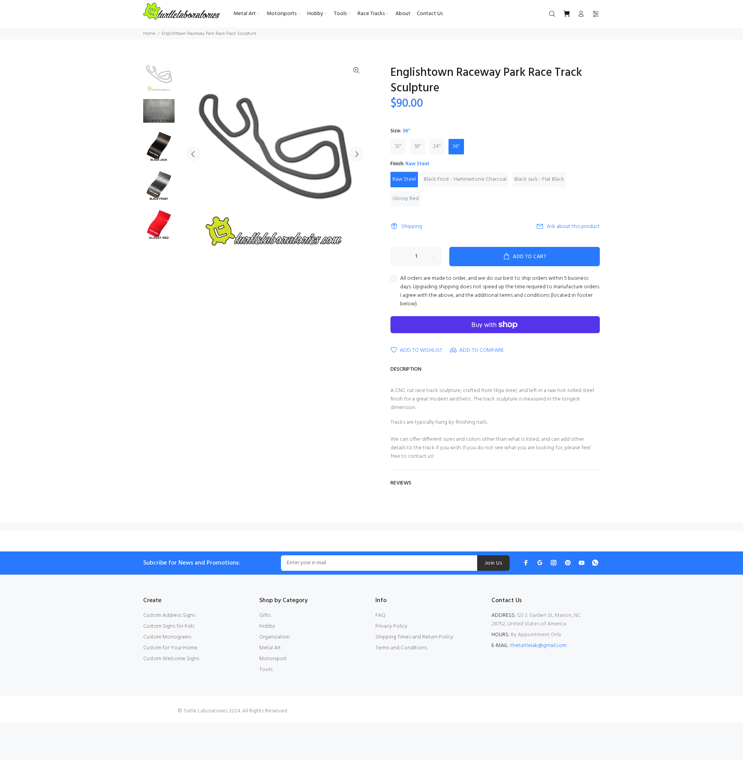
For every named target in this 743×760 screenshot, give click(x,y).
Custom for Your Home (170, 648)
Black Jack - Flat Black (539, 179)
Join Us (493, 563)
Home (149, 34)
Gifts (264, 615)
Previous (193, 154)
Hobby (267, 626)
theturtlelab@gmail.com (538, 645)
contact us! (421, 456)
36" (456, 146)
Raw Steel (404, 179)
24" (437, 146)
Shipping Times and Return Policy (414, 637)
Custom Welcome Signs (171, 658)
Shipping (411, 226)
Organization (274, 637)
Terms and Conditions (401, 648)
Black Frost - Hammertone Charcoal (465, 179)
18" (417, 146)
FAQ (380, 615)
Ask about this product (573, 226)
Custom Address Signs (169, 615)
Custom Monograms (167, 637)
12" (398, 146)
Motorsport (273, 658)
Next (356, 154)
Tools (265, 669)
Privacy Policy (391, 626)
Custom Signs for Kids (168, 626)
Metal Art (270, 648)
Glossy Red (405, 198)
